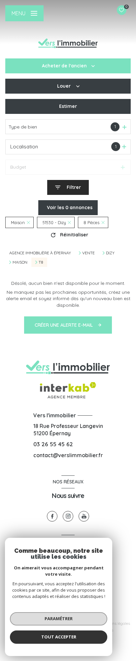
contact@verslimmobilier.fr (68, 455)
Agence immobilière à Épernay (40, 252)
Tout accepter (58, 637)
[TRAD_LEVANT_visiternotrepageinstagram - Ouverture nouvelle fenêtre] (68, 516)
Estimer (68, 106)
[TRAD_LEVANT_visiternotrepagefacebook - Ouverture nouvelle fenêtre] (52, 516)
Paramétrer (59, 618)
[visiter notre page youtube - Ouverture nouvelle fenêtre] (84, 516)
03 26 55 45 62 (53, 444)
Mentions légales (115, 623)
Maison (20, 262)
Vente (88, 253)
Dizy (110, 253)
